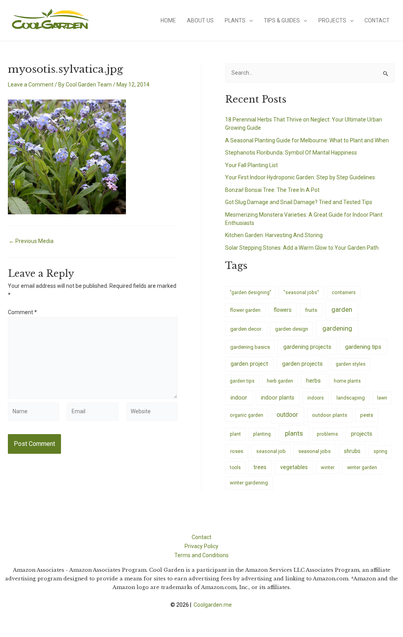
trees (259, 467)
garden (341, 309)
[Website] (151, 413)
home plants (347, 381)
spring (380, 451)
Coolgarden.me (213, 605)
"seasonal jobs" (301, 292)
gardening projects (307, 346)
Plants (235, 20)
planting (262, 434)
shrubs (352, 451)
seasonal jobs (314, 451)
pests (366, 415)
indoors (315, 398)
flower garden (245, 310)
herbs (313, 380)
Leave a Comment (31, 84)
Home (168, 20)
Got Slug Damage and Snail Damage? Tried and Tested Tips (298, 202)
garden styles (351, 364)
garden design (291, 329)
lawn (382, 398)
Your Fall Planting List (251, 165)
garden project (249, 363)
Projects (332, 20)
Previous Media (31, 241)
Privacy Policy (201, 546)
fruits (311, 310)
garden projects (302, 363)
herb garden (280, 381)
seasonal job (271, 451)
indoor (239, 397)
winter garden (362, 467)
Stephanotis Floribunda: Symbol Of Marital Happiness (291, 152)
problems (327, 434)
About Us (200, 20)
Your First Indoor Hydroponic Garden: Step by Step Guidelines (300, 177)
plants (294, 433)
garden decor (246, 329)
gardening (337, 328)
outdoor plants (329, 415)
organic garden (246, 415)
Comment (22, 312)
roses (236, 451)
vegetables (294, 467)
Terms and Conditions (201, 555)
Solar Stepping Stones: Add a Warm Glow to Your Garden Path (302, 248)
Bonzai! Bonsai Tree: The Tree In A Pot (272, 190)
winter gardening (249, 483)
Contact (377, 20)
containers (344, 292)
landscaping (350, 398)
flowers (283, 310)
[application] (249, 20)
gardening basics (250, 347)
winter (328, 467)
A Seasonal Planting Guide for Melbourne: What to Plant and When (307, 140)
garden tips (242, 381)
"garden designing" (250, 292)
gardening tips (363, 346)
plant (235, 434)
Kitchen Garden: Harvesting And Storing (274, 235)
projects (361, 434)
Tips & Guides (282, 20)
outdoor (287, 414)
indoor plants (277, 397)
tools (235, 467)
